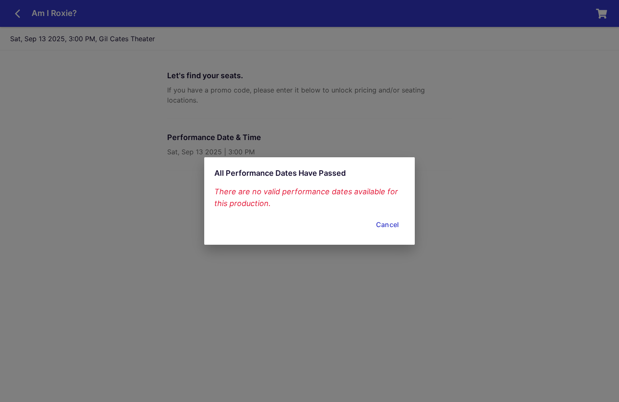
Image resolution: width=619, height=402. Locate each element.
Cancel (387, 224)
